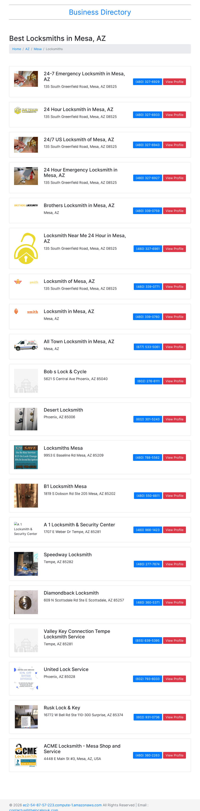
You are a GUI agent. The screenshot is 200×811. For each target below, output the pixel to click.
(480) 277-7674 (148, 564)
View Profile (174, 82)
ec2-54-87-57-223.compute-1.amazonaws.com (62, 805)
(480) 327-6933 (148, 115)
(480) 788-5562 (148, 457)
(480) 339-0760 (148, 317)
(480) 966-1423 (148, 530)
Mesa (38, 49)
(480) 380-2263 (148, 755)
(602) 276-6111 (148, 381)
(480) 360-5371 (148, 602)
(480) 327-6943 (148, 145)
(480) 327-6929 (148, 82)
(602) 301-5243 (148, 419)
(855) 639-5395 (147, 640)
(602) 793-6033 (148, 679)
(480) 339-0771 (148, 287)
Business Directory (100, 12)
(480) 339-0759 (148, 211)
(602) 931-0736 (148, 717)
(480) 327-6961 (148, 249)
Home (16, 49)
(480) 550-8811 (148, 496)
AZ (27, 49)
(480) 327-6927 (148, 178)
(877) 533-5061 (148, 347)
